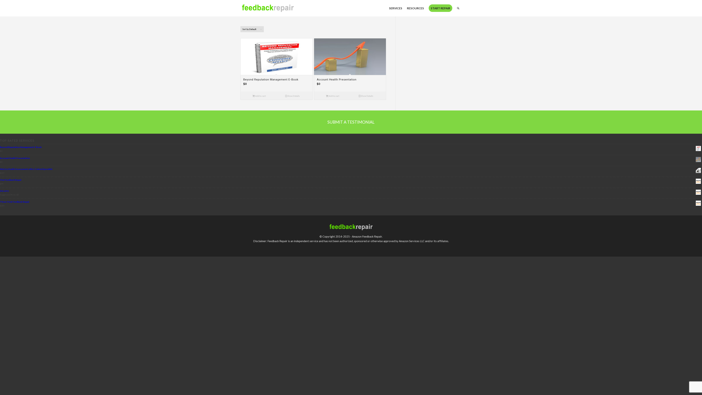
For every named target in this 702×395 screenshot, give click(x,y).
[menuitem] (396, 8)
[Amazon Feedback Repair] (267, 10)
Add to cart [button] (260, 96)
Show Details (293, 96)
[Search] (458, 8)
